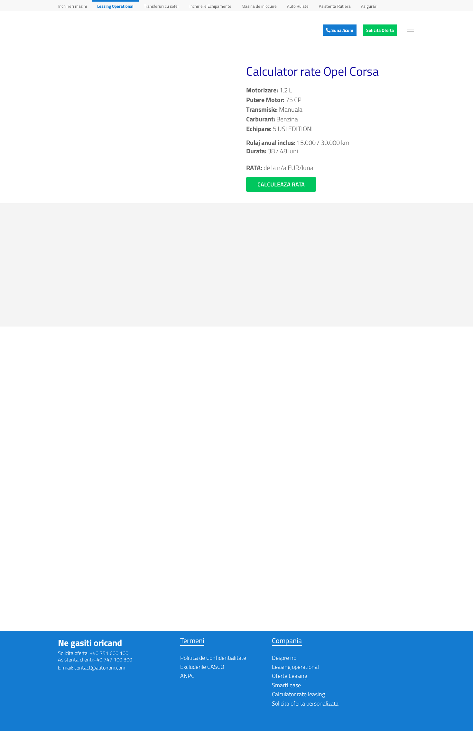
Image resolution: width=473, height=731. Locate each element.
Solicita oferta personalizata (305, 703)
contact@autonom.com (99, 667)
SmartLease (286, 685)
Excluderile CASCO (202, 666)
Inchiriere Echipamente (210, 6)
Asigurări (369, 6)
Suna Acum (341, 30)
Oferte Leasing (289, 675)
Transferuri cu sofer (161, 6)
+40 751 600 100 (109, 653)
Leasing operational (295, 666)
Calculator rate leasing (298, 694)
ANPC (187, 675)
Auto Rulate (298, 6)
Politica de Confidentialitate (213, 657)
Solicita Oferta (380, 30)
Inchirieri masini (72, 6)
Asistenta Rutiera (335, 6)
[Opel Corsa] (144, 123)
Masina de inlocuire (259, 6)
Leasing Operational (115, 6)
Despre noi (285, 657)
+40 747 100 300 (113, 659)
